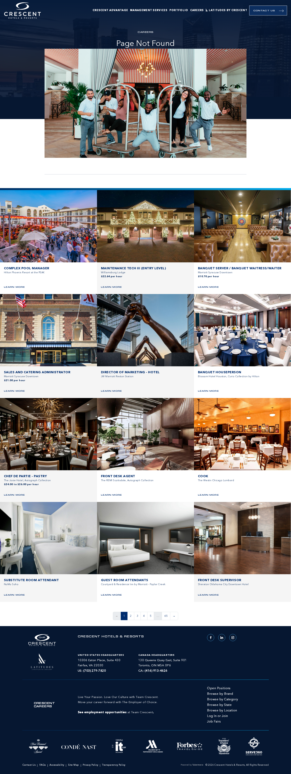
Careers (197, 10)
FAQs (42, 765)
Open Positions (219, 688)
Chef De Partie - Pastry (25, 476)
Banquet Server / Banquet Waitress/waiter (239, 268)
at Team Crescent (118, 705)
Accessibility (56, 765)
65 (166, 616)
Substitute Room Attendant (31, 580)
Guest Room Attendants (124, 580)
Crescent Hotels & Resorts (111, 636)
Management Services (148, 10)
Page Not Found (145, 44)
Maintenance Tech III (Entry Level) (133, 268)
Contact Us (264, 11)
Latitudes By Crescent (228, 10)
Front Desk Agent (118, 476)
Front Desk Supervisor (219, 580)
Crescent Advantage (110, 10)
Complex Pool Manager (26, 268)
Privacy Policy (90, 765)
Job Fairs (214, 721)
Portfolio (178, 10)
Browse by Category (222, 699)
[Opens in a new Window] (42, 661)
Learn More (14, 287)
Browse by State (219, 705)
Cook (203, 476)
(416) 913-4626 (156, 670)
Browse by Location (222, 710)
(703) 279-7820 (94, 670)
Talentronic (197, 765)
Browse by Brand (220, 694)
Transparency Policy (113, 765)
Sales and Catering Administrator (37, 372)
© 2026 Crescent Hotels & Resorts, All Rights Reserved (237, 765)
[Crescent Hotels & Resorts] (22, 10)
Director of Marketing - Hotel (130, 372)
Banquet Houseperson (219, 372)
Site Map (73, 765)
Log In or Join (217, 716)
